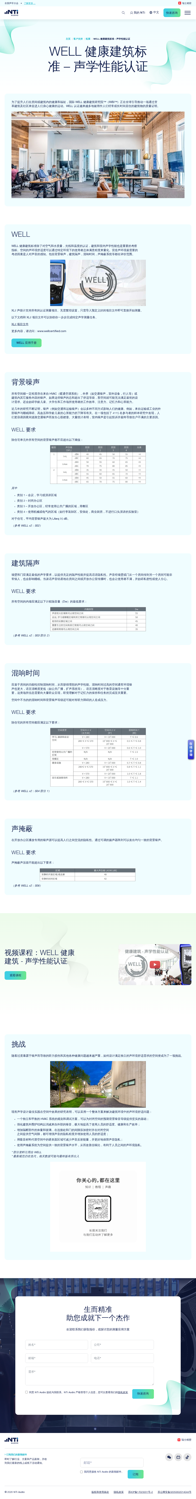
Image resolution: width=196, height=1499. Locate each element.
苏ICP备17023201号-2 (140, 1492)
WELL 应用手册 (26, 343)
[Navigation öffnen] (187, 13)
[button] (20, 324)
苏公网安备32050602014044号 (174, 1492)
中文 (156, 12)
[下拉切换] (150, 12)
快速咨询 (143, 1394)
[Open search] (123, 12)
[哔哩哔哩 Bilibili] (178, 1457)
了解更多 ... (36, 3)
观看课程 (15, 975)
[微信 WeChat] (169, 1457)
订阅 (135, 1474)
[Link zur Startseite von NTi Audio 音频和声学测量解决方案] (11, 13)
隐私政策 (123, 1392)
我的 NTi (139, 13)
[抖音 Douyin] (187, 1457)
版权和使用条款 (100, 1492)
